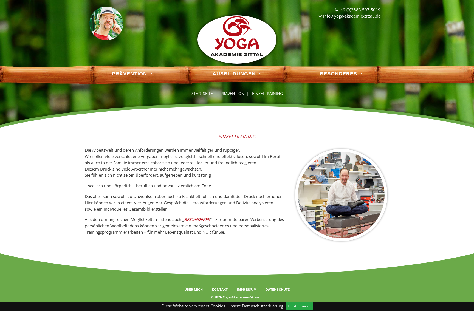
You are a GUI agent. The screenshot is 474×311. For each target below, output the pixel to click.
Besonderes (339, 74)
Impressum (246, 289)
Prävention (130, 74)
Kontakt (220, 289)
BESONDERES (197, 219)
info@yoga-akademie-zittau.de (351, 16)
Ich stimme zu (299, 306)
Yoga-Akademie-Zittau (241, 297)
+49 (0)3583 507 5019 (359, 9)
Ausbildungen (235, 74)
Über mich (193, 289)
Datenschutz (278, 289)
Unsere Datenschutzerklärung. (255, 306)
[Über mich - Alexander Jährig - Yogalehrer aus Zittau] (106, 23)
